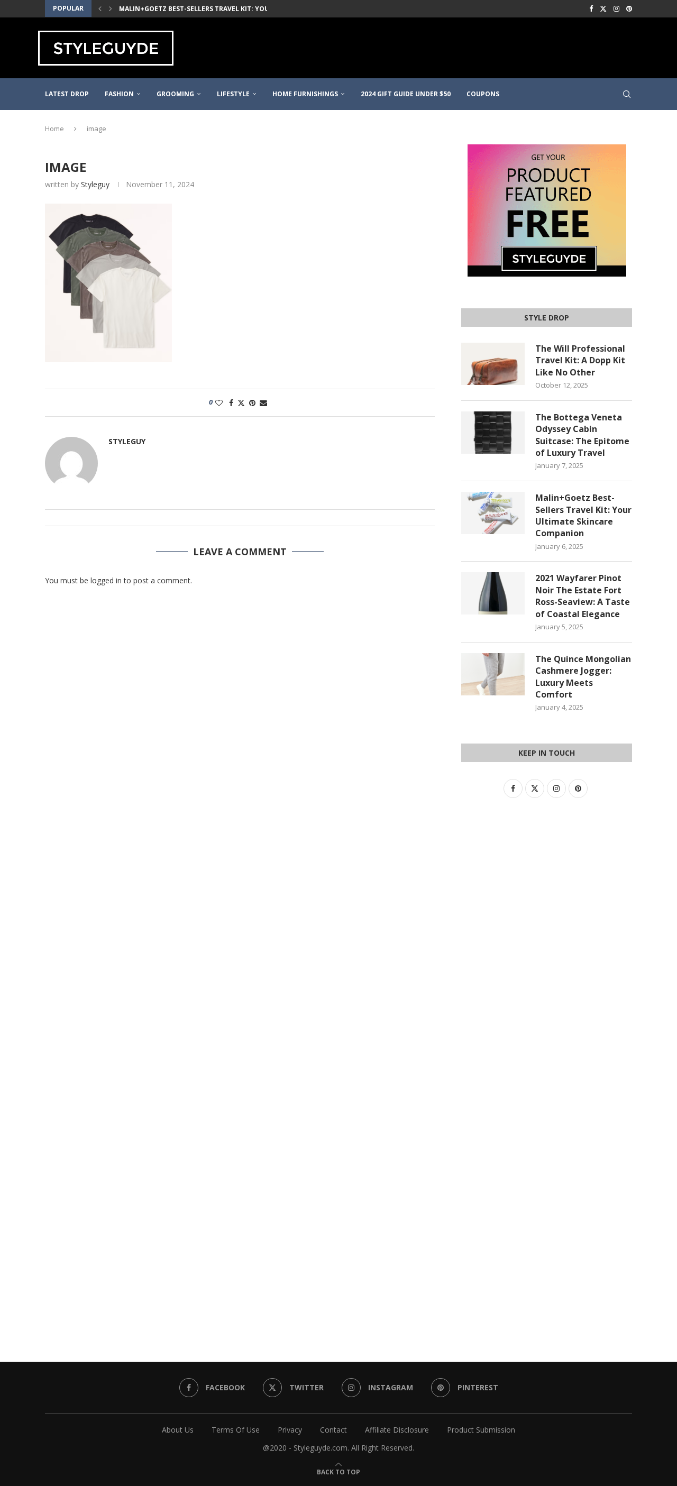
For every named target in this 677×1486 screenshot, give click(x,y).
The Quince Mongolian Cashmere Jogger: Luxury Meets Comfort (583, 676)
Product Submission (481, 1430)
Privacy (290, 1430)
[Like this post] (219, 402)
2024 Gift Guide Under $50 (406, 93)
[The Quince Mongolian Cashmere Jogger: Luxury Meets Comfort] (493, 674)
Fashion (119, 93)
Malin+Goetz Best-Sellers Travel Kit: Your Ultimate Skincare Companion (252, 8)
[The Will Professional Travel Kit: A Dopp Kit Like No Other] (493, 364)
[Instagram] (616, 8)
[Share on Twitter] (241, 402)
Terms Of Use (236, 1430)
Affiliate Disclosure (397, 1430)
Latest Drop (67, 93)
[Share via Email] (263, 402)
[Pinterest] (629, 8)
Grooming (175, 93)
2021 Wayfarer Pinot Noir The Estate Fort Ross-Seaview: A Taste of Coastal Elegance (582, 595)
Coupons (482, 93)
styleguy (95, 184)
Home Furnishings (305, 93)
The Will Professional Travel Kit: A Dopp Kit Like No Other (580, 360)
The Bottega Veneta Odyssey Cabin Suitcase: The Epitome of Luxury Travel (582, 434)
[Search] (626, 94)
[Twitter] (603, 8)
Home (54, 128)
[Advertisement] (447, 46)
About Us (178, 1430)
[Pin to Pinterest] (252, 402)
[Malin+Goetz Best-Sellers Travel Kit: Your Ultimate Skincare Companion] (493, 513)
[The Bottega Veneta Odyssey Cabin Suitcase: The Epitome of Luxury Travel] (493, 432)
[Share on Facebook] (231, 402)
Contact (333, 1430)
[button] (100, 8)
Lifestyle (233, 93)
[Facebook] (591, 8)
